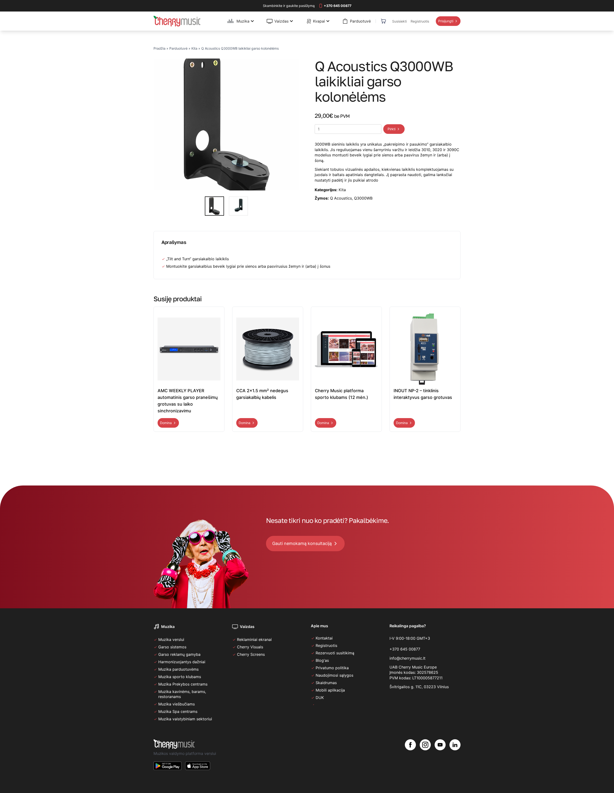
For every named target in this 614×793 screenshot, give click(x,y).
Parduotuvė (178, 48)
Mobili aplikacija (330, 690)
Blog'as (322, 660)
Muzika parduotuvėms (178, 669)
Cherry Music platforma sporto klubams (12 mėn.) (341, 394)
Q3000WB (363, 198)
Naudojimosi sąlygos (334, 675)
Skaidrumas (326, 682)
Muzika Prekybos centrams (182, 684)
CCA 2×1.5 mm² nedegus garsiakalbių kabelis (262, 394)
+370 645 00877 (405, 649)
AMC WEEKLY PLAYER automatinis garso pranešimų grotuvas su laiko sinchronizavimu (188, 400)
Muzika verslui (171, 639)
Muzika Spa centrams (177, 711)
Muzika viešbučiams (176, 704)
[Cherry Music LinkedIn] (454, 758)
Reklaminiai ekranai (254, 639)
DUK (320, 697)
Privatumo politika (332, 667)
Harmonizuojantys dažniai (181, 661)
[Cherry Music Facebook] (410, 758)
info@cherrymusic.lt (407, 658)
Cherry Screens (251, 654)
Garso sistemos (172, 647)
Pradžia (159, 48)
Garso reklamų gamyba (179, 654)
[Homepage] (177, 21)
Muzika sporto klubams (179, 676)
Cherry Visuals (250, 647)
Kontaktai (324, 638)
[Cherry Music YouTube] (440, 758)
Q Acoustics (341, 198)
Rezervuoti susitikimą (335, 653)
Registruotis (326, 645)
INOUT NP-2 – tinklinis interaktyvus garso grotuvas (423, 394)
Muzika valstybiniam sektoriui (185, 718)
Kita (194, 48)
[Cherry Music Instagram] (425, 758)
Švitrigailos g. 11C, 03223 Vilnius (419, 686)
